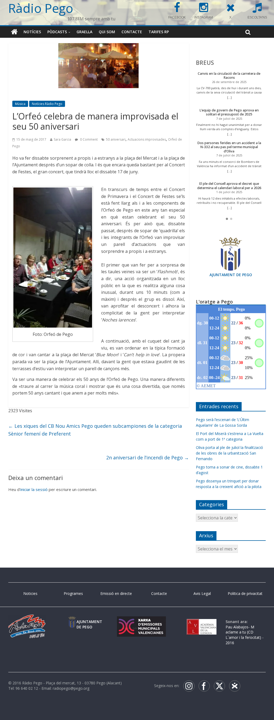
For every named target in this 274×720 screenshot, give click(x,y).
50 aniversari (115, 139)
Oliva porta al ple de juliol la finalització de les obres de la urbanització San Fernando (229, 453)
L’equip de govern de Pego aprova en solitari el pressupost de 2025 (229, 112)
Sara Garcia (62, 139)
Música (20, 104)
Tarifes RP (159, 31)
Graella (84, 31)
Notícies (32, 31)
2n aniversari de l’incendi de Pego (147, 457)
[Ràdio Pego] (14, 32)
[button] (227, 219)
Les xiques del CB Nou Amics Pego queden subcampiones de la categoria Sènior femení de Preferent (95, 430)
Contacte (131, 31)
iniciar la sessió (34, 489)
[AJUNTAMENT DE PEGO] (72, 621)
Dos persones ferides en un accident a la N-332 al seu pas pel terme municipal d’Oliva (229, 147)
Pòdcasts (57, 31)
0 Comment (88, 139)
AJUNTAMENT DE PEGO (231, 274)
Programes (73, 593)
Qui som (107, 31)
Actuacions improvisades (147, 139)
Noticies (30, 593)
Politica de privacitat (245, 593)
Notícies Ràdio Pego (47, 104)
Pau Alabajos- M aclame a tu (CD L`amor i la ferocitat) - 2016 (245, 634)
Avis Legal (202, 593)
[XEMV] (141, 621)
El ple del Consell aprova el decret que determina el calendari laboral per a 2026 (229, 186)
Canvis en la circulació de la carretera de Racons (229, 76)
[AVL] (201, 621)
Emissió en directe (116, 593)
